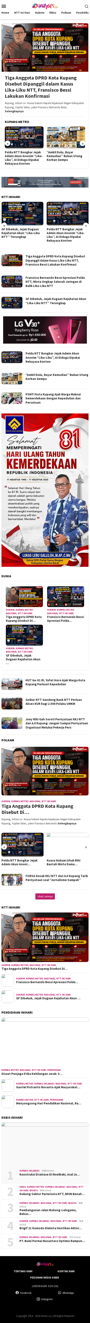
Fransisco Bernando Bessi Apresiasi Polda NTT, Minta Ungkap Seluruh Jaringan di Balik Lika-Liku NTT (55, 282)
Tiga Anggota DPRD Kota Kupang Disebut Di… (24, 619)
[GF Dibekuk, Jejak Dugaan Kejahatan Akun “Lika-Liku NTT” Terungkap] (22, 213)
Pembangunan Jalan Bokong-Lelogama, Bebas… (48, 1212)
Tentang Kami (23, 1271)
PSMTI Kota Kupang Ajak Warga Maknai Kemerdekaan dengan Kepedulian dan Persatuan (53, 398)
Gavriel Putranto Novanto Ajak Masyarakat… (48, 1087)
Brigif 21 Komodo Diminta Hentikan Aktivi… (50, 1228)
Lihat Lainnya (45, 896)
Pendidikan (54, 1070)
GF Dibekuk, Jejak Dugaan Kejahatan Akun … (23, 659)
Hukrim (10, 609)
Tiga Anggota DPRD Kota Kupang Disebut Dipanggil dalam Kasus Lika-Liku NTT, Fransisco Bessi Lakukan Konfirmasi (41, 87)
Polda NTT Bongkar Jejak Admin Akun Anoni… (19, 862)
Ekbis (22, 1186)
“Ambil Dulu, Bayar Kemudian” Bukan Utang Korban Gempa (64, 156)
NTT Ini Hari (25, 613)
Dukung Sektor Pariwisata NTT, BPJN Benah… (52, 1194)
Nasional (11, 613)
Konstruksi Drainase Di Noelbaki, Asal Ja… (49, 1174)
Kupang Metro (24, 609)
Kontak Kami (66, 1271)
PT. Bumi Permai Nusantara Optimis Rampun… (52, 1241)
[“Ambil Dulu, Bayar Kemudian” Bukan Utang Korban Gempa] (66, 137)
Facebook (25, 1293)
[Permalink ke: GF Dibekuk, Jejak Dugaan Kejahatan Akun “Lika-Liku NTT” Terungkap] (24, 635)
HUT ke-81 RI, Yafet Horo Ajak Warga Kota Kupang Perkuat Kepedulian (55, 682)
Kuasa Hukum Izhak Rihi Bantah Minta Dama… (63, 862)
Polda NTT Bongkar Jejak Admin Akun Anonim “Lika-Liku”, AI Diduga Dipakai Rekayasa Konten (24, 158)
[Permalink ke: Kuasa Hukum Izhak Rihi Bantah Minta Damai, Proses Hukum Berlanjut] (68, 844)
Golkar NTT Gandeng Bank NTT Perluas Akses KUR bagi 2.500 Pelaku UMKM (54, 702)
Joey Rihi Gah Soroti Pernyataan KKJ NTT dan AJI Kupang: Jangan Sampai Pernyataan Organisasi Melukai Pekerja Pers (57, 723)
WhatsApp (68, 1293)
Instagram (47, 1299)
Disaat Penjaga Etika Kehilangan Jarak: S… (32, 1074)
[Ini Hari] (45, 6)
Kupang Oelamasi (44, 1083)
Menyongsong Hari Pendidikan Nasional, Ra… (48, 1103)
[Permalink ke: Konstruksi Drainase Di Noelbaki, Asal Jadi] (45, 1144)
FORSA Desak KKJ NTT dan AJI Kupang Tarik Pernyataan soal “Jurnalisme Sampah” (57, 878)
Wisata (34, 1190)
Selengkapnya (14, 111)
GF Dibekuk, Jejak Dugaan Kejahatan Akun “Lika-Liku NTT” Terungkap (20, 233)
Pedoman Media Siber (44, 1277)
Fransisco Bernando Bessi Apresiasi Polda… (65, 619)
